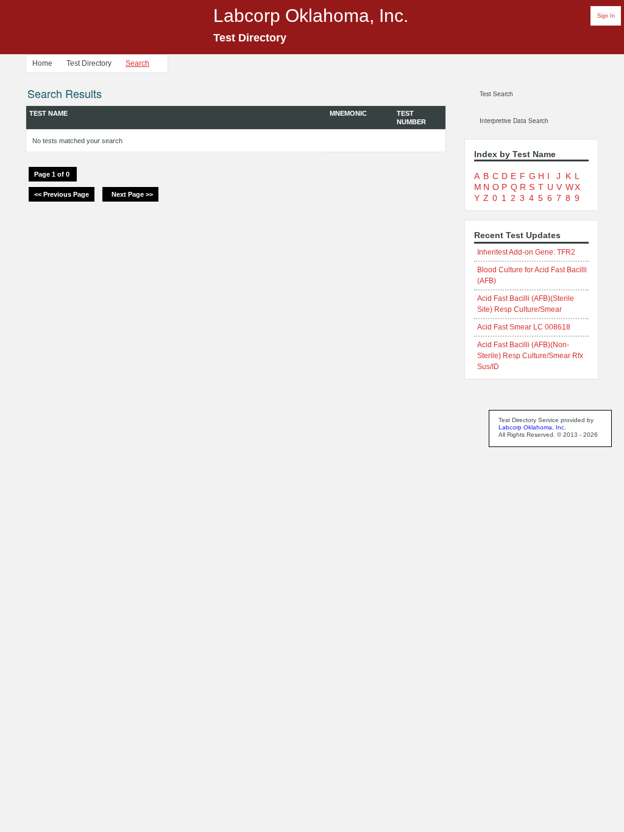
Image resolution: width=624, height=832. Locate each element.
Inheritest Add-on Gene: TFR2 (526, 252)
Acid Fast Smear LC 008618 (523, 327)
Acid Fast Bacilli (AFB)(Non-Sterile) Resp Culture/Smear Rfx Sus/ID (530, 355)
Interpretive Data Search (514, 120)
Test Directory (89, 63)
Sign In (606, 16)
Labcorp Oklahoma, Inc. (532, 427)
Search (137, 63)
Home (42, 63)
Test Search (496, 94)
